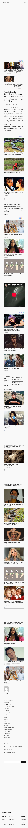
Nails (5, 721)
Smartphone (6, 729)
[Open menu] (25, 2)
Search (23, 762)
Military (5, 717)
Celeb (5, 713)
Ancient (5, 702)
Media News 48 (5, 2)
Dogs (5, 715)
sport (5, 731)
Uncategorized (7, 737)
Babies (5, 708)
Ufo (4, 735)
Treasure (6, 733)
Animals (5, 704)
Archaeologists (7, 706)
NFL (5, 725)
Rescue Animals (7, 727)
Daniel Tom (15, 104)
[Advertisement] (14, 19)
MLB (5, 719)
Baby (5, 710)
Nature (5, 723)
